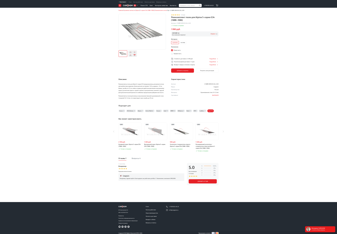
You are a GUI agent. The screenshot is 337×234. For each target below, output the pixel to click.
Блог (151, 5)
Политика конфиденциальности (126, 218)
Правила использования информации (128, 220)
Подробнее (212, 58)
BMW (173, 111)
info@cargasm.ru (173, 210)
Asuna (158, 111)
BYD (195, 111)
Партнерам (123, 2)
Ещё (210, 111)
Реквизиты (121, 215)
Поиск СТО (144, 5)
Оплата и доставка (150, 2)
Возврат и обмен (150, 219)
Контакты (173, 5)
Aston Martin (150, 111)
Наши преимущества (152, 213)
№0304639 (215, 95)
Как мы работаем (138, 2)
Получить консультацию (207, 70)
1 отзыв (183, 15)
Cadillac (203, 111)
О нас (130, 2)
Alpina (140, 111)
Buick (189, 111)
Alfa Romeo (131, 111)
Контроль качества (161, 5)
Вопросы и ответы (161, 2)
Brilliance (181, 111)
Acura (121, 111)
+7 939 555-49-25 (209, 5)
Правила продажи (123, 223)
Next (223, 131)
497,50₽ (175, 33)
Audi (166, 111)
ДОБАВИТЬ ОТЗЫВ (203, 181)
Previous (114, 131)
